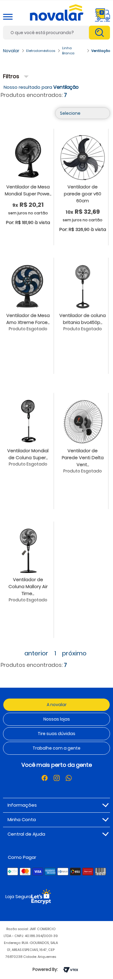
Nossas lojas (56, 719)
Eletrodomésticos (40, 50)
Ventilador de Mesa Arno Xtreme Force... (28, 318)
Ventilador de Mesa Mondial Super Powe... (28, 190)
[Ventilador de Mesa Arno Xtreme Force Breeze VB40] (28, 286)
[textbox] (56, 33)
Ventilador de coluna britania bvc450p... (82, 318)
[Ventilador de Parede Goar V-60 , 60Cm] (82, 157)
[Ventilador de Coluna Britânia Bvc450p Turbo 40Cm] (82, 286)
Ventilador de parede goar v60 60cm (82, 194)
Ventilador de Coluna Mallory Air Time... (28, 586)
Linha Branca (68, 51)
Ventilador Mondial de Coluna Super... (28, 454)
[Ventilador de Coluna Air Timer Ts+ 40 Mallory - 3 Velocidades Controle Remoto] (28, 550)
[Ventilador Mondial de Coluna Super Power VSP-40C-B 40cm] (28, 421)
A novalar (57, 705)
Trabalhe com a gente (56, 748)
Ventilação (100, 50)
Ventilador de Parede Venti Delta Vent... (83, 457)
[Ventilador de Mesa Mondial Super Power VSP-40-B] (28, 157)
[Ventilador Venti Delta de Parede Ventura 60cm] (82, 421)
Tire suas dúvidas (56, 734)
